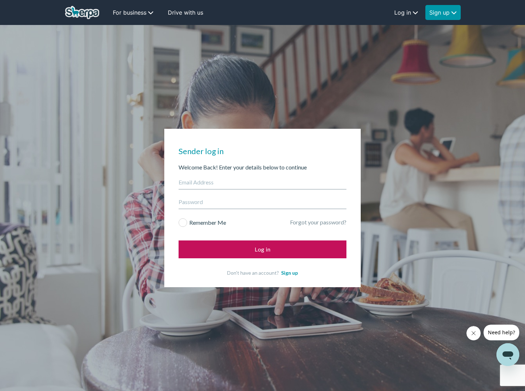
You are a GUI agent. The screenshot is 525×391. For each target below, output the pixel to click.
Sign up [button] (439, 12)
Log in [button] (402, 12)
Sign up (289, 273)
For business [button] (129, 12)
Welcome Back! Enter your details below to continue (243, 167)
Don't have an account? (262, 273)
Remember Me (207, 222)
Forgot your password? (318, 222)
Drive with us (185, 12)
